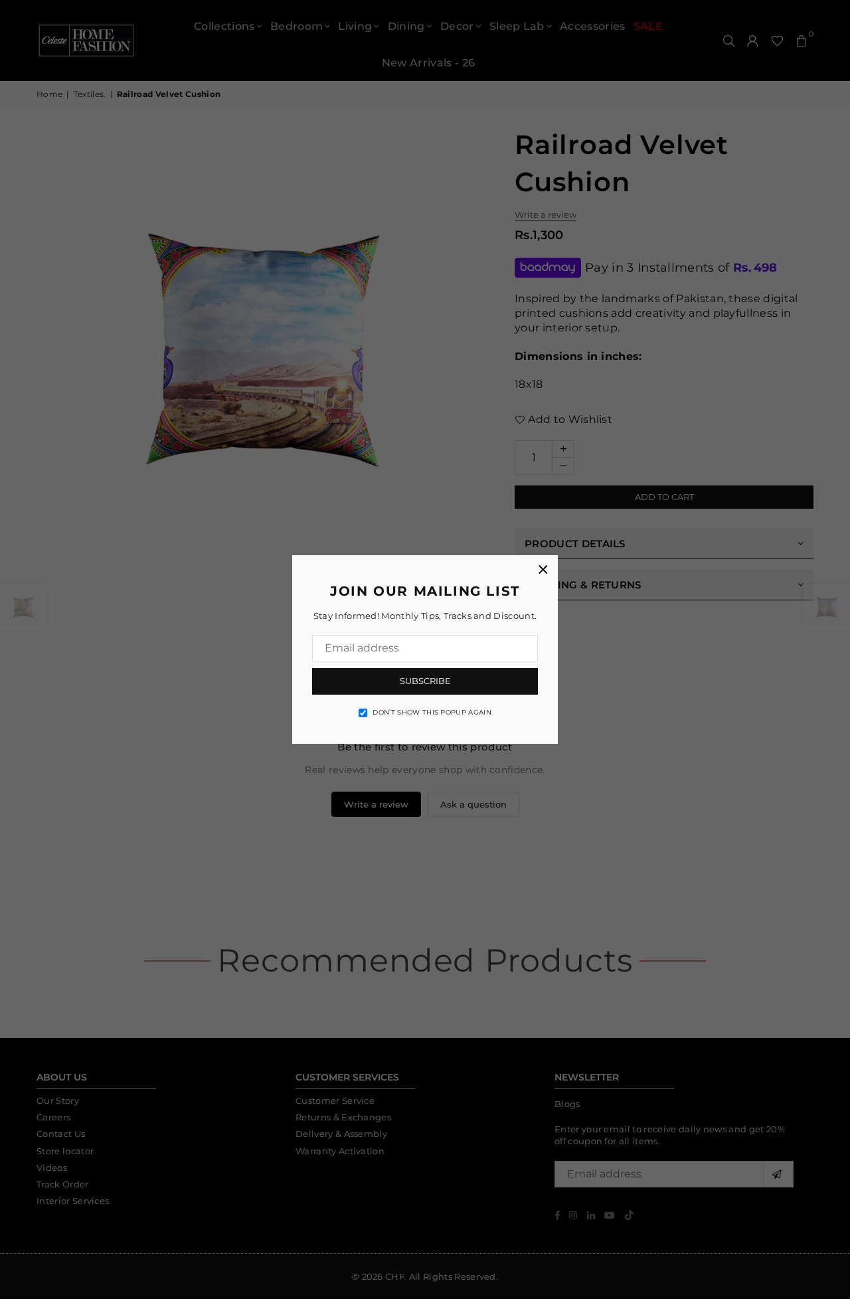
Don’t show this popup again (432, 712)
